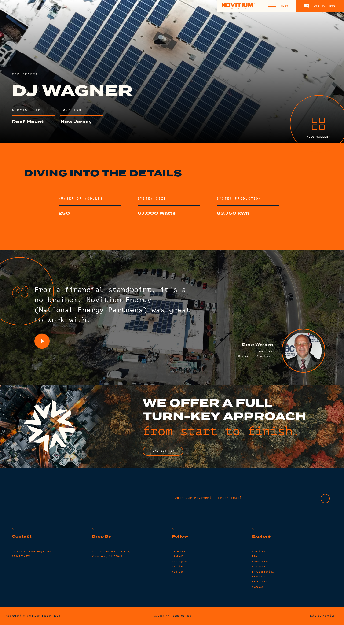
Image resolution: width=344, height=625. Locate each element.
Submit (325, 498)
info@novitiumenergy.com (31, 551)
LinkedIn (178, 556)
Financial (259, 576)
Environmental (263, 571)
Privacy (159, 615)
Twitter (178, 566)
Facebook (178, 551)
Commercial (260, 561)
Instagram (179, 561)
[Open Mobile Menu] (272, 6)
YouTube (178, 571)
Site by (322, 615)
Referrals (259, 581)
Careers (258, 586)
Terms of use (181, 615)
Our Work (258, 566)
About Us (258, 551)
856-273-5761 (22, 556)
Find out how (163, 451)
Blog (255, 556)
